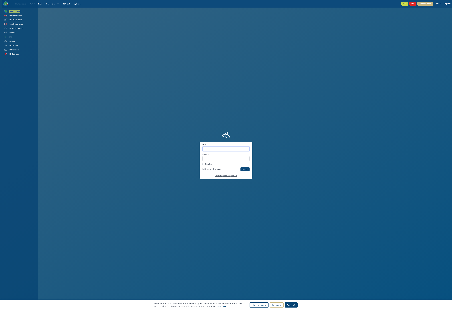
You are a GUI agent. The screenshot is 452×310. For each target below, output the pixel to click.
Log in (245, 169)
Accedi (438, 4)
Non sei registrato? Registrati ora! (226, 176)
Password (205, 154)
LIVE (412, 4)
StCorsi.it (66, 4)
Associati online (425, 4)
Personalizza (276, 305)
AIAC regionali (51, 4)
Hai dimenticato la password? (212, 169)
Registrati (447, 4)
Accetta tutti (291, 305)
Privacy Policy (221, 306)
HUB (404, 4)
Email (204, 145)
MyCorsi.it (77, 4)
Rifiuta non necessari (259, 305)
